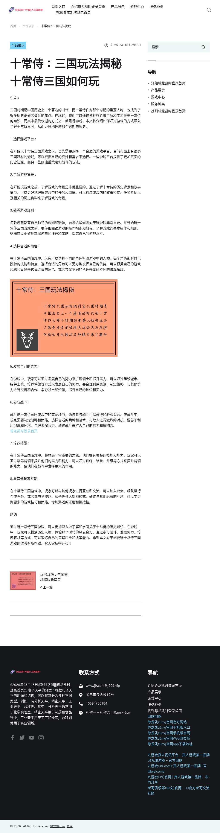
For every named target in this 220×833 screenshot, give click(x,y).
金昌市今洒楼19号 (100, 694)
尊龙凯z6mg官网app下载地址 (170, 744)
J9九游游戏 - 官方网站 (165, 760)
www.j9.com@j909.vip (103, 685)
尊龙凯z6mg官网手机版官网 (169, 733)
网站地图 (154, 716)
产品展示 (118, 7)
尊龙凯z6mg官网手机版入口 (169, 727)
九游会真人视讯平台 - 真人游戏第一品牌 (179, 755)
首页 (13, 26)
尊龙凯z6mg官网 (61, 826)
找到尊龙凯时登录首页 (73, 12)
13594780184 (96, 703)
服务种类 (156, 7)
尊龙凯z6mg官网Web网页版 (169, 738)
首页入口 (58, 7)
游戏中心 (137, 7)
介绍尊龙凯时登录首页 (88, 7)
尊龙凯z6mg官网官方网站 (167, 722)
